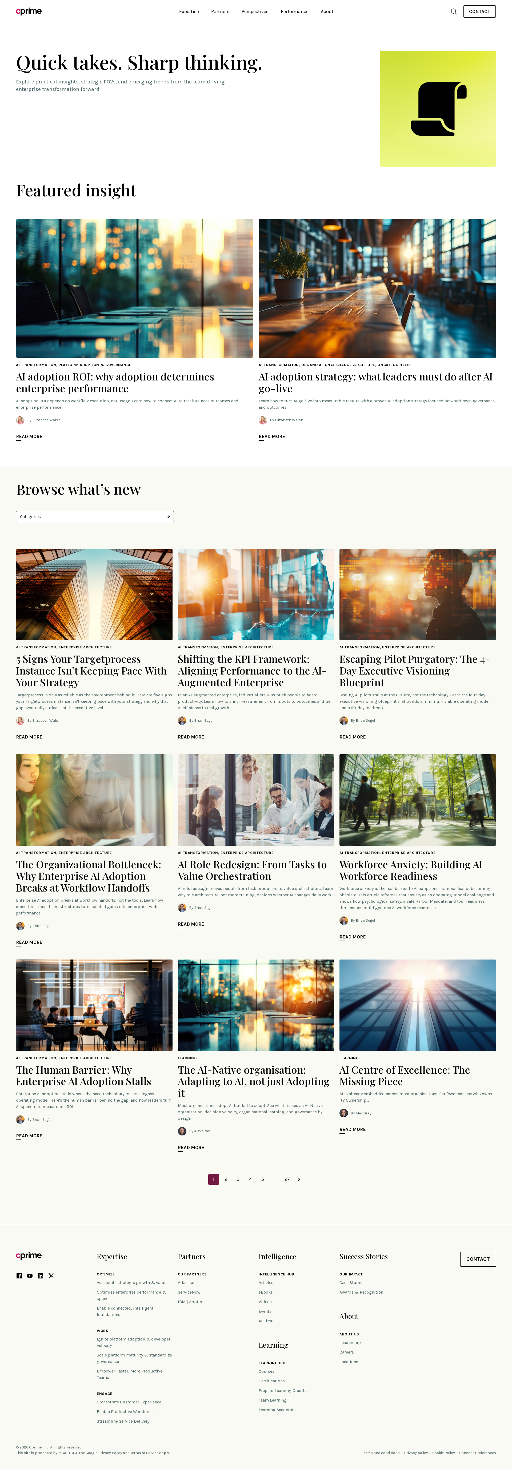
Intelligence (277, 1256)
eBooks (266, 1292)
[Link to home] (29, 11)
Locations (348, 1361)
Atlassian (186, 1282)
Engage (104, 1394)
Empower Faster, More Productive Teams (129, 1374)
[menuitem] (479, 12)
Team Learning (273, 1400)
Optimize (106, 1274)
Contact (479, 11)
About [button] (327, 11)
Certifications (272, 1380)
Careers (346, 1352)
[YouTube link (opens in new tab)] (30, 1277)
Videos (265, 1301)
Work (102, 1331)
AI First (266, 1320)
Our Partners (192, 1274)
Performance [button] (295, 11)
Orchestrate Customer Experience (129, 1401)
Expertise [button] (189, 11)
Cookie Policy (443, 1453)
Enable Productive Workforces (126, 1411)
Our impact (351, 1274)
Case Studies (352, 1282)
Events (265, 1311)
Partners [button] (220, 11)
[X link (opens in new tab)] (51, 1277)
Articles (266, 1282)
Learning (273, 1345)
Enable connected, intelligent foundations (125, 1311)
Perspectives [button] (255, 11)
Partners (192, 1256)
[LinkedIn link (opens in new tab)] (40, 1277)
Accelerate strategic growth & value (131, 1282)
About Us (349, 1334)
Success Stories (363, 1256)
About (348, 1316)
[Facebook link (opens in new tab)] (19, 1277)
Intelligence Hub (276, 1274)
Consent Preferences (477, 1453)
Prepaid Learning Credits (283, 1390)
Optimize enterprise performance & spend (131, 1295)
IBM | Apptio (190, 1301)
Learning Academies (278, 1409)
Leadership (350, 1342)
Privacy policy (416, 1453)
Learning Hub (273, 1363)
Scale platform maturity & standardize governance (134, 1358)
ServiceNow (189, 1292)
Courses (266, 1371)
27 (287, 1179)
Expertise (112, 1256)
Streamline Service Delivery (123, 1421)
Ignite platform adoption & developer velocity (133, 1342)
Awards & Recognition (361, 1292)
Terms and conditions (381, 1453)
